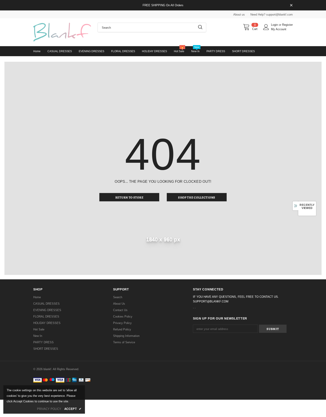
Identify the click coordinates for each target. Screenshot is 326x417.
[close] (291, 5)
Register (287, 24)
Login (275, 24)
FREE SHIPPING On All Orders (163, 5)
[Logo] (62, 32)
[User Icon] (266, 27)
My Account (278, 29)
